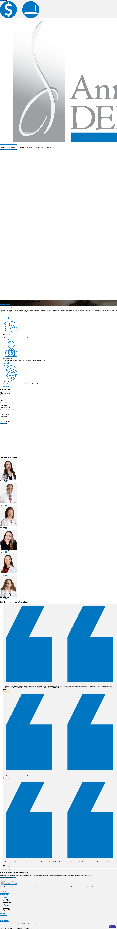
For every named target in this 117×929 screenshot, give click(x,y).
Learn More (5, 339)
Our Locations (6, 905)
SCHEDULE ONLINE (5, 144)
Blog (4, 898)
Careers (4, 910)
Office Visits (5, 899)
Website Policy (30, 928)
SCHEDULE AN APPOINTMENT (8, 877)
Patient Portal (42, 17)
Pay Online (19, 17)
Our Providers (6, 908)
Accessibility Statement (22, 928)
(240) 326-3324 (7, 421)
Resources (5, 897)
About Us (5, 904)
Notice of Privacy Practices (11, 928)
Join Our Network (6, 909)
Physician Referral (7, 900)
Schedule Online (3, 423)
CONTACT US (3, 0)
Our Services (5, 906)
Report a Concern (37, 928)
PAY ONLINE (13, 144)
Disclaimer (2, 928)
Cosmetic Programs (7, 902)
